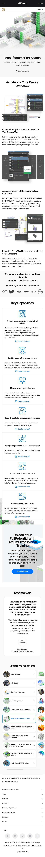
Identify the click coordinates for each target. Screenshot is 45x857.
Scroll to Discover (23, 71)
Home (4, 778)
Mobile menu (3, 3)
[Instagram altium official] (37, 836)
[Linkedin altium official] (22, 836)
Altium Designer (14, 778)
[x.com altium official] (15, 836)
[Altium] (22, 3)
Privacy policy (25, 842)
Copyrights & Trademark (12, 842)
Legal (22, 848)
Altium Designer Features (30, 778)
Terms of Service (36, 845)
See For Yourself (24, 341)
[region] (23, 720)
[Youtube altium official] (30, 836)
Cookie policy (35, 842)
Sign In (40, 3)
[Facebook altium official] (7, 836)
